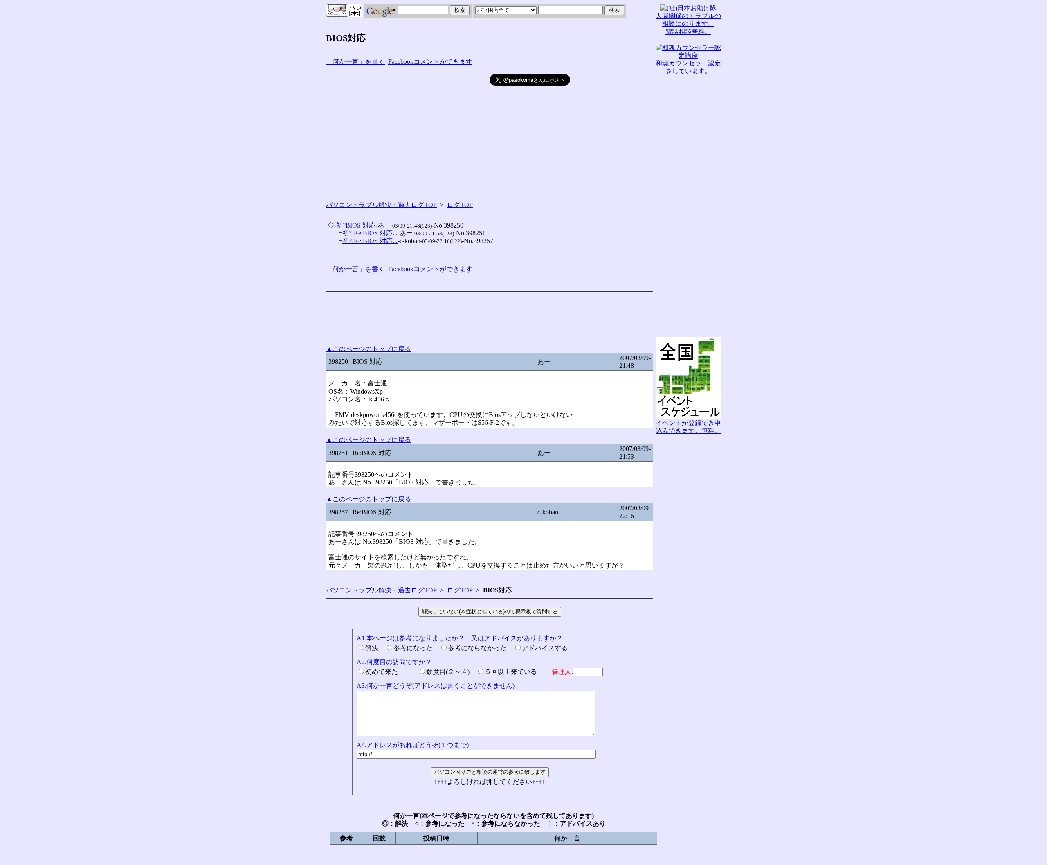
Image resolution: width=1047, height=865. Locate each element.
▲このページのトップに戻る (368, 348)
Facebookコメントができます (430, 61)
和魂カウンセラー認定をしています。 (688, 67)
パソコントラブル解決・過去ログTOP (381, 204)
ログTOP (460, 204)
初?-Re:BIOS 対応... (370, 233)
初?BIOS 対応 (355, 225)
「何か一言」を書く (355, 61)
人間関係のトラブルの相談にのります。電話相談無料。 (688, 23)
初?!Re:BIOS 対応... (370, 240)
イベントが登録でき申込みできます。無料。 (688, 426)
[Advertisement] (407, 131)
